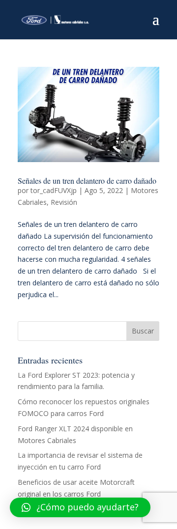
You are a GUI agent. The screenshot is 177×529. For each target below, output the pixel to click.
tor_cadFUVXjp (53, 190)
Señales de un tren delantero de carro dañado (87, 180)
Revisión (64, 202)
